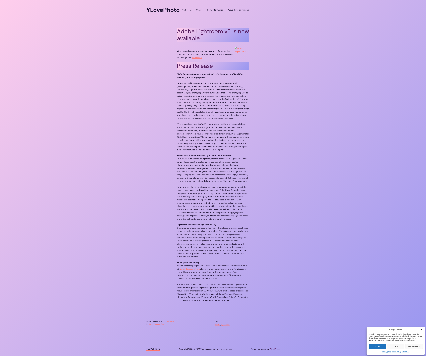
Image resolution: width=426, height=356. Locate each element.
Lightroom (225, 325)
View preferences (414, 346)
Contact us (405, 352)
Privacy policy (386, 352)
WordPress (275, 349)
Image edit (170, 321)
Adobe (217, 325)
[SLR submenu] (186, 10)
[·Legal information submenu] (224, 10)
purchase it (196, 57)
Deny (396, 346)
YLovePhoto (153, 349)
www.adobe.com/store (189, 269)
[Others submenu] (203, 10)
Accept (377, 346)
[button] (421, 330)
